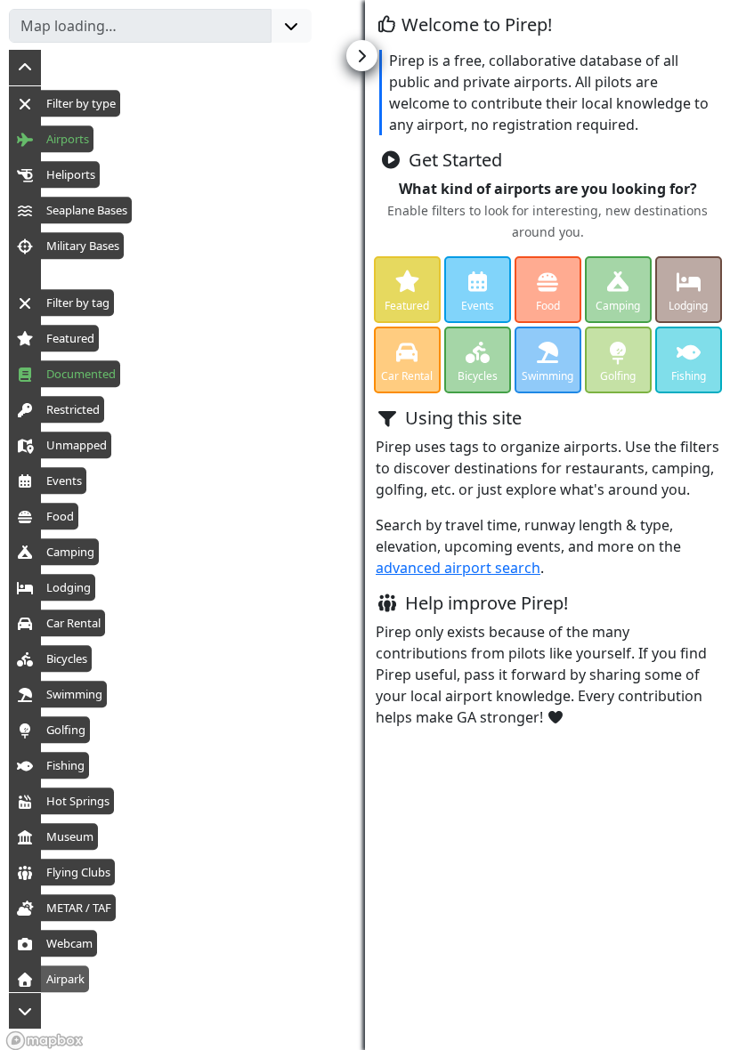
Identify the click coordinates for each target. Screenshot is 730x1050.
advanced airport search (458, 568)
